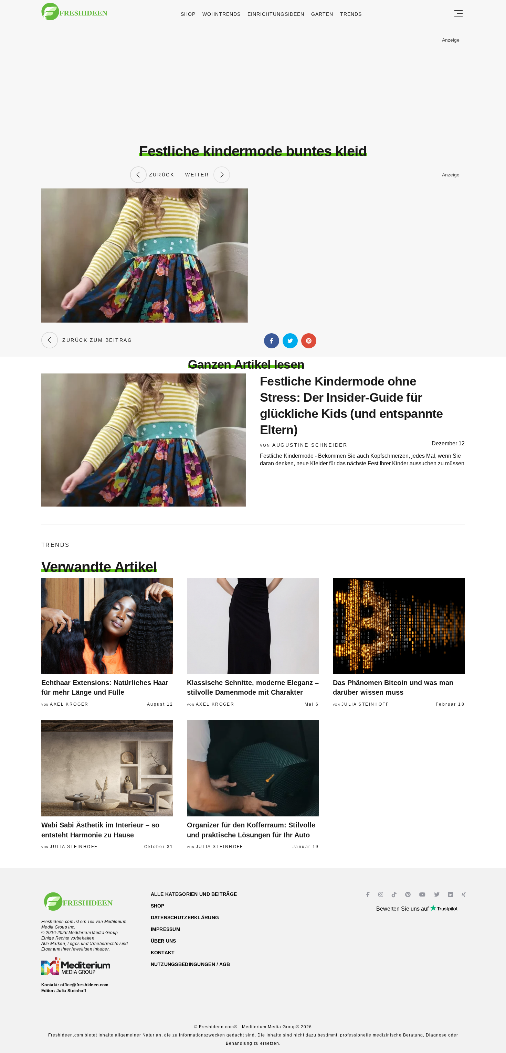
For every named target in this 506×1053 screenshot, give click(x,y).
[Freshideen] (74, 15)
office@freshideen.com (84, 985)
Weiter (199, 174)
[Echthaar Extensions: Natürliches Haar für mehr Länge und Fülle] (107, 626)
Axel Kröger (69, 704)
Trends (351, 14)
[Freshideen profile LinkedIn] (451, 895)
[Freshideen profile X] (437, 895)
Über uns (163, 941)
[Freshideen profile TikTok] (395, 895)
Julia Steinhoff (365, 704)
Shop (188, 14)
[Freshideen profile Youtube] (423, 895)
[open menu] (458, 14)
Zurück (160, 174)
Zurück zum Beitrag (95, 340)
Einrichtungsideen (275, 14)
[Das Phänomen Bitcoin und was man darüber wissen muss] (399, 626)
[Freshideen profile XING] (464, 895)
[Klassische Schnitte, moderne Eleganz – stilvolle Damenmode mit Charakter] (253, 626)
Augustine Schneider (310, 445)
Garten (322, 14)
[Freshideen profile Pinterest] (408, 895)
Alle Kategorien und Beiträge (194, 894)
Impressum (166, 929)
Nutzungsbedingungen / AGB (190, 964)
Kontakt (163, 952)
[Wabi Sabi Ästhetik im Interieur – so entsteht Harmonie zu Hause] (107, 768)
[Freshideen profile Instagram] (381, 895)
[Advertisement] (253, 86)
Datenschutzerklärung (185, 917)
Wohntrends (221, 14)
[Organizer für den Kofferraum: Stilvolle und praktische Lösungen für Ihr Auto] (253, 768)
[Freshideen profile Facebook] (368, 895)
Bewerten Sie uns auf (403, 909)
